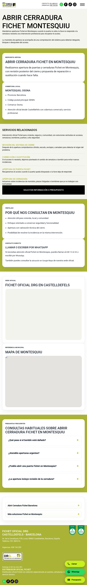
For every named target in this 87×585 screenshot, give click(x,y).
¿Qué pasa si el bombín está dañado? (27, 440)
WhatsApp (20, 256)
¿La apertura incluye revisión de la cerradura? (31, 479)
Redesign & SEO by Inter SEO (12, 567)
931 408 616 (53, 3)
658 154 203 (54, 5)
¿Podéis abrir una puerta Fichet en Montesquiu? (32, 466)
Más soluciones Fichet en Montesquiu (25, 514)
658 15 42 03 (71, 252)
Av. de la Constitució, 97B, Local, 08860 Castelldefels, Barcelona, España (31, 539)
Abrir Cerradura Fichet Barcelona (22, 505)
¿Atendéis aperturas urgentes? (23, 453)
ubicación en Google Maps (42, 261)
